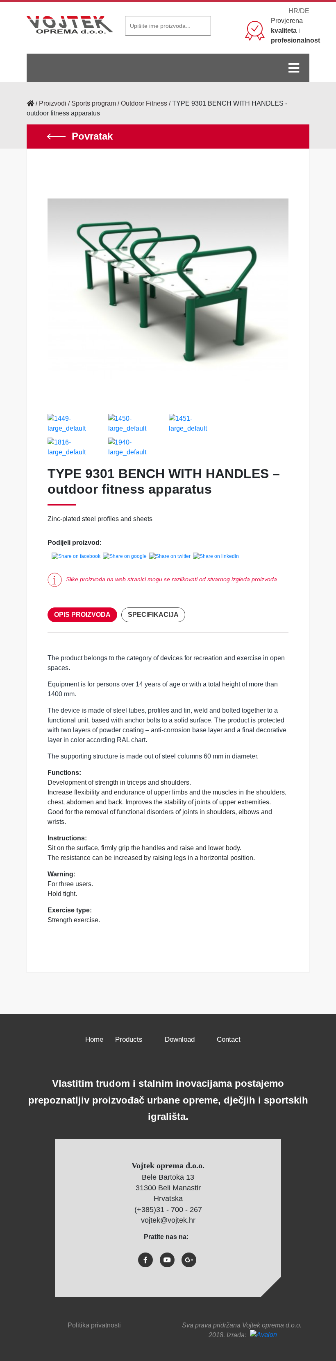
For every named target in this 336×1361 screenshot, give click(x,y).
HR (293, 10)
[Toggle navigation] (293, 68)
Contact (229, 1039)
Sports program (93, 103)
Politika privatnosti (94, 1325)
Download (180, 1039)
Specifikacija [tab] (153, 614)
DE (304, 10)
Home (94, 1039)
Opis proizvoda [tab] (82, 614)
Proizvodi (52, 103)
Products (129, 1039)
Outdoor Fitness (144, 103)
